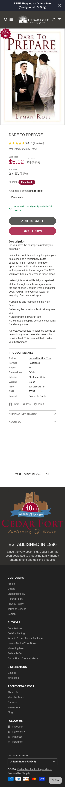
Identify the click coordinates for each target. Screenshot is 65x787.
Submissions (15, 628)
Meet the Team (16, 697)
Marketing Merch (17, 648)
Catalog (12, 672)
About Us (13, 692)
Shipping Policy (16, 593)
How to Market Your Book (22, 643)
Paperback (26, 182)
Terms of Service (17, 609)
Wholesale (14, 678)
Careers (12, 702)
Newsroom (14, 707)
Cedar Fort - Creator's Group (23, 658)
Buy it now (32, 231)
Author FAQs (15, 653)
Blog (10, 712)
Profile (11, 583)
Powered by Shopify (19, 773)
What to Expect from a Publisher (25, 638)
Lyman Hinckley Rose (24, 149)
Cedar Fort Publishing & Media (34, 769)
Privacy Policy (16, 604)
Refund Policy (15, 599)
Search (12, 614)
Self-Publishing (16, 633)
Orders (11, 588)
